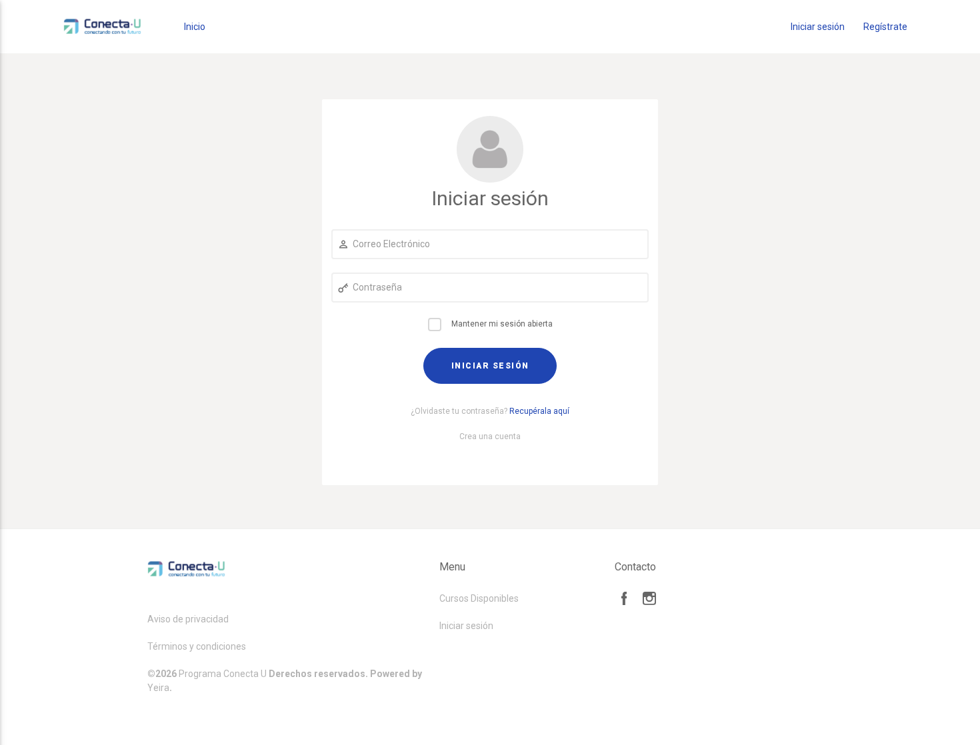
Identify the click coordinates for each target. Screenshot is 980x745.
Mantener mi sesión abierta (502, 324)
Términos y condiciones (196, 646)
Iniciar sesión (818, 26)
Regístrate (885, 26)
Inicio (194, 26)
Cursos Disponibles (479, 598)
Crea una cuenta (490, 436)
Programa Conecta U (223, 673)
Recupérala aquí (539, 411)
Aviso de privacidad (188, 619)
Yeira (158, 687)
